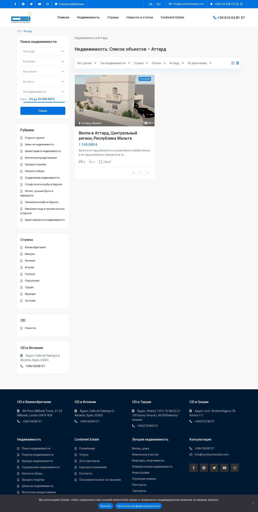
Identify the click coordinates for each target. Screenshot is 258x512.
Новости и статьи (140, 17)
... (125, 154)
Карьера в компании (93, 467)
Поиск (42, 110)
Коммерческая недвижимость (152, 466)
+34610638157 (35, 366)
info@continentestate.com (212, 454)
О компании (87, 448)
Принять (105, 506)
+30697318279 (204, 421)
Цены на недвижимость (39, 144)
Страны (113, 17)
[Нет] (253, 503)
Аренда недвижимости (37, 461)
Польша (30, 273)
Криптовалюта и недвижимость (45, 219)
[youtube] (39, 4)
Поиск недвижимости (36, 448)
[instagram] (48, 4)
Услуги (83, 454)
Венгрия (30, 253)
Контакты (85, 473)
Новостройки (140, 472)
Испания (30, 260)
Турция (29, 287)
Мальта (96, 123)
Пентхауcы (139, 484)
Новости (30, 328)
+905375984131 (147, 425)
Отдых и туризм (34, 137)
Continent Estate (172, 17)
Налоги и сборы (35, 171)
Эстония (30, 300)
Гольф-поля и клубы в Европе (43, 184)
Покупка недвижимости (37, 454)
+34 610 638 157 (225, 4)
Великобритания (35, 247)
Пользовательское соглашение (100, 479)
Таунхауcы (139, 490)
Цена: (23, 99)
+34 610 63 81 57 (231, 17)
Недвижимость (88, 17)
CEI (19, 31)
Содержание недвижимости (42, 177)
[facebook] (15, 4)
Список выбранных (71, 4)
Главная (63, 17)
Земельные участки (145, 454)
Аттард (86, 123)
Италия (29, 267)
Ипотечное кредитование (41, 157)
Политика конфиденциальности (138, 506)
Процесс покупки (35, 164)
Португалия (32, 280)
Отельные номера (144, 478)
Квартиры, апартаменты (148, 460)
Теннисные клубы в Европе (41, 202)
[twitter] (31, 4)
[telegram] (23, 4)
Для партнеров (89, 461)
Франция (30, 293)
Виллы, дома (140, 448)
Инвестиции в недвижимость (43, 151)
